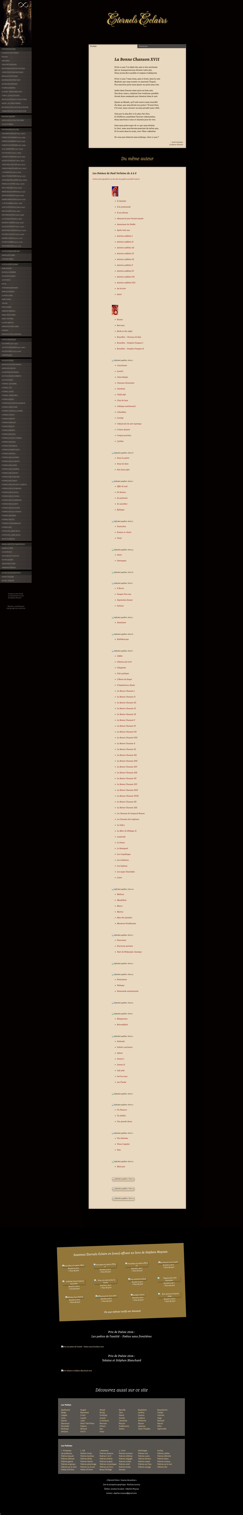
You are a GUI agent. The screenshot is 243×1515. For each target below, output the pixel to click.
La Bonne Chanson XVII (127, 790)
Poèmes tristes (8, 520)
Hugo (159, 1418)
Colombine (121, 412)
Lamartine (123, 1421)
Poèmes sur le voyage (11, 496)
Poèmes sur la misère (10, 469)
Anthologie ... (143, 1451)
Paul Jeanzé (6, 307)
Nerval (160, 1423)
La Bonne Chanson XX (126, 802)
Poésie (93, 46)
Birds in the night (124, 331)
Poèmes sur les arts (10, 504)
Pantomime (122, 979)
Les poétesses (7, 380)
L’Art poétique (123, 673)
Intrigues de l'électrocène (13, 120)
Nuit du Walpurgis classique (129, 952)
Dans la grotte (123, 458)
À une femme (122, 213)
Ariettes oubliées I (125, 236)
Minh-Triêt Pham (8, 315)
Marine (120, 912)
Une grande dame (124, 1121)
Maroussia (6, 299)
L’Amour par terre (124, 662)
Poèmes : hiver (8, 392)
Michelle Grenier (9, 272)
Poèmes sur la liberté (11, 461)
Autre (119, 294)
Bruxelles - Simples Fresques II (130, 349)
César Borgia (122, 377)
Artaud (102, 1410)
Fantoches (121, 526)
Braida (102, 1413)
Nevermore (121, 940)
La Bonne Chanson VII (127, 732)
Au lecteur (121, 288)
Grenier (122, 1418)
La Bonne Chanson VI (126, 726)
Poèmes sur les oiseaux (11, 512)
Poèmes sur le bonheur (11, 488)
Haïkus (160, 1451)
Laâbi (82, 1421)
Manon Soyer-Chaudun (11, 334)
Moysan (122, 1423)
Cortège (120, 418)
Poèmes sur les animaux (12, 500)
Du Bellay (103, 1415)
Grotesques (121, 561)
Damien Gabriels (8, 311)
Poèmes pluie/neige (88, 1464)
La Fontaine (104, 1421)
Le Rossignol (122, 848)
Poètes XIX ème (67, 1470)
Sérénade (121, 1041)
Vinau (102, 1432)
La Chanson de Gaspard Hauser (131, 813)
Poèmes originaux (9, 446)
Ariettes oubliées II (125, 242)
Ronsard (83, 1429)
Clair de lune (122, 400)
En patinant (122, 498)
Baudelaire (142, 1410)
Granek (103, 1418)
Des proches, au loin (10, 130)
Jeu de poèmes (7, 124)
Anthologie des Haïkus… (12, 364)
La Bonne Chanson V (126, 720)
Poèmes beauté (67, 1456)
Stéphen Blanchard (10, 288)
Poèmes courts (8, 415)
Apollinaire (65, 1410)
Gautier (83, 1418)
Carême (141, 1413)
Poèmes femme (144, 1459)
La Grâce (121, 825)
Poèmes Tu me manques (11, 523)
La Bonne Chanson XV (126, 778)
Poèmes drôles (8, 426)
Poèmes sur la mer (9, 465)
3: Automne (104, 1451)
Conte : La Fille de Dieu (11, 96)
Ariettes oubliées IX (125, 259)
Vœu (119, 1150)
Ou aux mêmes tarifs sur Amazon (122, 1312)
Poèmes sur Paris (9, 516)
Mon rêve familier (124, 918)
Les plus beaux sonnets (11, 376)
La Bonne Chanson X (126, 743)
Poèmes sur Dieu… (9, 454)
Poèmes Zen (6, 527)
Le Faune (121, 842)
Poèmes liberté (86, 1461)
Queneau (141, 1426)
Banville (122, 1410)
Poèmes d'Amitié (8, 419)
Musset (141, 1423)
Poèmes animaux (126, 1453)
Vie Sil (4, 284)
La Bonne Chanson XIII (127, 761)
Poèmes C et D (105, 1456)
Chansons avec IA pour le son (14, 111)
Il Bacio (120, 588)
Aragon (83, 1410)
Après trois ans (123, 230)
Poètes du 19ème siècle (11, 531)
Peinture (143, 46)
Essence (5, 330)
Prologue (120, 985)
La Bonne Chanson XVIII (128, 796)
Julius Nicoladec (9, 276)
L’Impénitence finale (126, 685)
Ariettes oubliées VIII (126, 283)
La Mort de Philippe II (126, 831)
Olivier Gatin (7, 296)
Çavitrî (120, 371)
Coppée (64, 1415)
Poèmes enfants (8, 430)
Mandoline (121, 900)
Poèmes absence (106, 1453)
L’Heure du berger (124, 679)
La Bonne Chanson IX (126, 714)
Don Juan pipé (123, 470)
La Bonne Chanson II (126, 697)
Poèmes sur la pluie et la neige (14, 485)
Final (119, 538)
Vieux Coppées (123, 1144)
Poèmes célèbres (126, 1456)
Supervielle (161, 1429)
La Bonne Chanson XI (126, 749)
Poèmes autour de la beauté (13, 403)
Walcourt (121, 1167)
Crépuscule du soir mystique (129, 424)
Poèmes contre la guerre (12, 411)
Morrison (103, 1423)
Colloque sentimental (126, 406)
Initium (120, 606)
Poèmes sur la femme (10, 457)
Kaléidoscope (123, 639)
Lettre (119, 877)
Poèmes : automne (9, 384)
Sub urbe (121, 1070)
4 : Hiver (122, 1451)
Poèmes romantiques (11, 450)
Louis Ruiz (6, 280)
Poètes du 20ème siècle (11, 535)
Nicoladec (65, 1426)
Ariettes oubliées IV (125, 253)
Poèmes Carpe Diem (9, 407)
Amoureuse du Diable (126, 224)
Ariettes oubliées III (125, 248)
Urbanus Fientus (9, 568)
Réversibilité (122, 1025)
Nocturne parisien (125, 946)
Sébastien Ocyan (8, 564)
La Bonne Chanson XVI (127, 784)
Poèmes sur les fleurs (11, 508)
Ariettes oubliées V (125, 265)
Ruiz (101, 1429)
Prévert (103, 1426)
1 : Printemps (66, 1451)
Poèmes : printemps (10, 395)
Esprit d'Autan (8, 577)
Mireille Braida (8, 292)
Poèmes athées (8, 399)
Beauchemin (162, 1410)
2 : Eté (82, 1451)
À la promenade (124, 207)
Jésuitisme (121, 622)
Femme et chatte (124, 532)
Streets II (121, 1065)
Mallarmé (142, 1421)
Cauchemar (122, 365)
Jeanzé (64, 1421)
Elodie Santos (8, 323)
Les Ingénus (122, 866)
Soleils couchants (125, 1047)
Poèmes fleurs (163, 1459)
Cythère (120, 441)
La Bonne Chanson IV (126, 708)
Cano (121, 1413)
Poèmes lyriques (9, 442)
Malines (120, 894)
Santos (121, 1429)
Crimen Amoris (123, 429)
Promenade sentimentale (127, 991)
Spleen (120, 1053)
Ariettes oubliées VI (125, 271)
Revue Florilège (8, 539)
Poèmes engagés (8, 434)
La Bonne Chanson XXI (127, 807)
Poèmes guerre (67, 1461)
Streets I (120, 1059)
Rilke (159, 1426)
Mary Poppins (7, 319)
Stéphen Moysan (8, 49)
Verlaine (64, 1432)
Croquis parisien (124, 435)
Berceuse (121, 325)
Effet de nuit (122, 486)
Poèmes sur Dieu (144, 1464)
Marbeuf (160, 1421)
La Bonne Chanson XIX (127, 773)
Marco (120, 906)
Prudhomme (124, 1426)
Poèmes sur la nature (11, 477)
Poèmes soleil (124, 1464)
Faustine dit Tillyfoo (10, 556)
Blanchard (84, 1413)
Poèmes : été (7, 388)
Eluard (121, 1415)
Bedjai (63, 1413)
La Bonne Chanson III (126, 703)
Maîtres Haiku (86, 1453)
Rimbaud (64, 1429)
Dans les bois (122, 464)
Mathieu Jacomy (8, 117)
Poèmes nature (144, 1461)
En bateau (121, 492)
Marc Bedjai (7, 268)
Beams (120, 319)
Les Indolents (123, 860)
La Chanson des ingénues (128, 819)
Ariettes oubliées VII (126, 277)
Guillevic (141, 1418)
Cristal (5, 303)
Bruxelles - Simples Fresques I (130, 343)
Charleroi (121, 389)
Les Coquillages (124, 854)
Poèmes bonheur (87, 1456)
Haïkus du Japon (8, 368)
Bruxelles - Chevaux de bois (129, 337)
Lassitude (121, 837)
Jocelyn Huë (7, 552)
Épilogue (121, 510)
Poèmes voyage (144, 1467)
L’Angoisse (121, 668)
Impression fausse (125, 600)
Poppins (83, 1426)
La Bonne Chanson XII (127, 755)
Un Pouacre (122, 1110)
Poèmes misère (125, 1461)
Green (119, 555)
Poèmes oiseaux (163, 1461)
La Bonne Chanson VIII (127, 738)
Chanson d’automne (125, 383)
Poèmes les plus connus (12, 438)
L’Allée (120, 656)
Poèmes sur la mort (10, 473)
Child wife (121, 394)
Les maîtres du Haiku (10, 372)
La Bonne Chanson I (126, 691)
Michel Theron (8, 581)
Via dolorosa (122, 1138)
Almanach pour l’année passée (130, 218)
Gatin (63, 1418)
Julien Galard (7, 560)
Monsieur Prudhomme (126, 923)
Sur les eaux (122, 1076)
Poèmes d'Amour (9, 423)
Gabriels (160, 1415)
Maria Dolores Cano (10, 326)
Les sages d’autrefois (126, 872)
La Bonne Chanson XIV (127, 767)
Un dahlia (121, 1116)
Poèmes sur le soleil (10, 492)
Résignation (122, 1019)
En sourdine (122, 504)
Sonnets (122, 1470)
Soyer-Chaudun (144, 1429)
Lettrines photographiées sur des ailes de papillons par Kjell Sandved (116, 179)
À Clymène (121, 201)
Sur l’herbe (121, 1082)
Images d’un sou (124, 594)
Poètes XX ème (86, 1470)
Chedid (160, 1413)
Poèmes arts (143, 1453)
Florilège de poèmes (10, 53)
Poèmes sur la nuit (9, 481)
